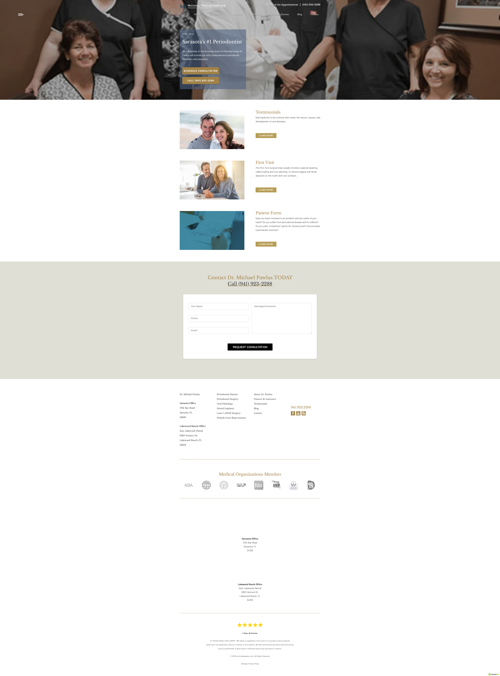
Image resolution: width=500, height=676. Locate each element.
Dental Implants (225, 408)
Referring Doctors (279, 14)
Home (197, 14)
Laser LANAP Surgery (228, 413)
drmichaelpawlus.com (244, 656)
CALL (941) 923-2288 (200, 80)
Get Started (215, 14)
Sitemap (244, 664)
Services (236, 14)
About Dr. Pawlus (263, 394)
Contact (314, 14)
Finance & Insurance (265, 399)
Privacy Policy (254, 664)
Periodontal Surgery (227, 399)
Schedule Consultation (200, 70)
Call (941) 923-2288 (250, 284)
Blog (299, 14)
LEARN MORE (266, 135)
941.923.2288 (301, 407)
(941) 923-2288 (311, 4)
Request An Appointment (282, 4)
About (255, 14)
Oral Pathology (225, 403)
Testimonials (260, 403)
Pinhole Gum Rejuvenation (231, 417)
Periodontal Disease (227, 394)
